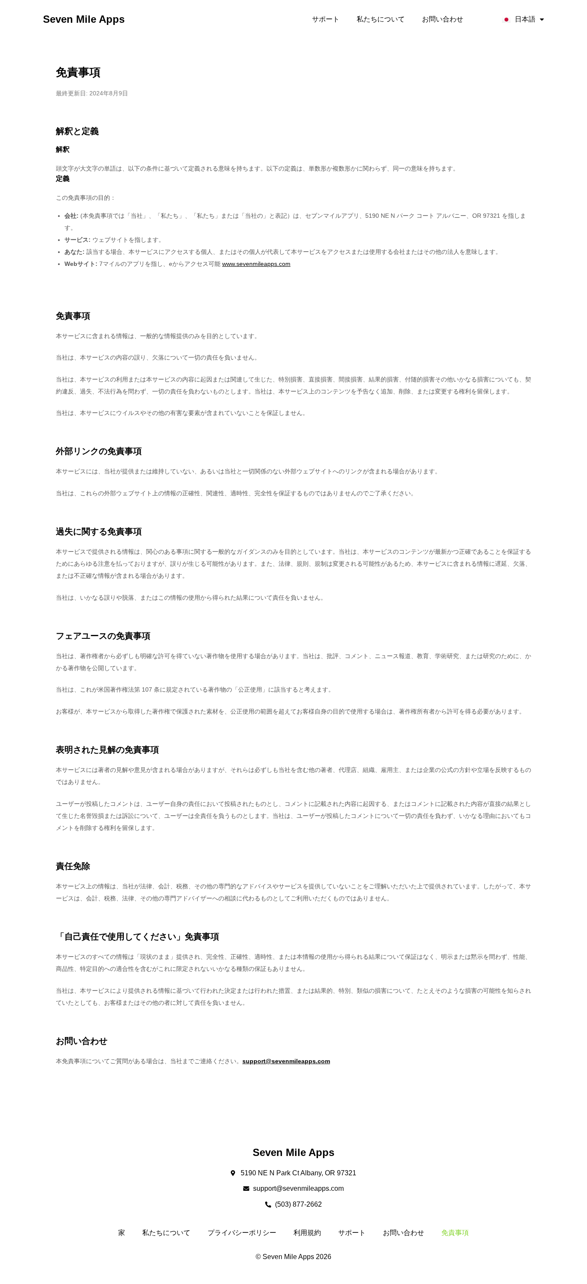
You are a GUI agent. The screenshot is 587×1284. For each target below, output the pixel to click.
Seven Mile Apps (84, 19)
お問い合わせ (442, 19)
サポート (325, 19)
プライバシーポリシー (242, 1232)
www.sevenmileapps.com (256, 263)
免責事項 (455, 1232)
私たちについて (381, 19)
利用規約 (307, 1232)
